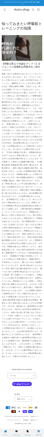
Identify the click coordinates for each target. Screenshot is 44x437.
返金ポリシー (35, 416)
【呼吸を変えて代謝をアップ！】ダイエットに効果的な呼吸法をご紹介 (21, 65)
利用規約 (26, 420)
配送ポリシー (35, 420)
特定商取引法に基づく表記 (23, 423)
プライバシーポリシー (14, 420)
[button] (4, 9)
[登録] (33, 375)
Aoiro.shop (13, 416)
